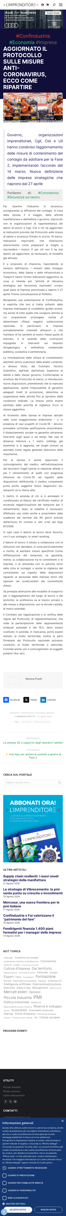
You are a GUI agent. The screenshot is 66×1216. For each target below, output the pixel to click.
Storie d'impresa (25, 1013)
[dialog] (33, 1167)
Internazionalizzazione (47, 984)
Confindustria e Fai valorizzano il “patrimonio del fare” (28, 917)
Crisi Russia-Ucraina (30, 965)
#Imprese (46, 42)
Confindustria (27, 712)
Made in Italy (24, 987)
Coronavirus (26, 722)
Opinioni (34, 992)
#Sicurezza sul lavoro (23, 197)
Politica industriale (16, 1002)
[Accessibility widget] (4, 1212)
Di (24, 716)
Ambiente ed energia (26, 957)
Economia (40, 712)
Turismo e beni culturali (22, 1018)
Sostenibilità (19, 1010)
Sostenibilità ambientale (41, 1010)
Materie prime (55, 988)
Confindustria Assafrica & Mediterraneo (21, 961)
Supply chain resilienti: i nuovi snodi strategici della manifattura (30, 878)
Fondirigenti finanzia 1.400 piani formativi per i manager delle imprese (32, 930)
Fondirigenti (28, 977)
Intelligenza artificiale (17, 984)
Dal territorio (42, 968)
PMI (37, 997)
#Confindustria (33, 36)
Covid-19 (7, 965)
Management (40, 987)
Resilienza (36, 1002)
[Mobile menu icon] (61, 5)
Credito (16, 965)
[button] (33, 1203)
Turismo (7, 1018)
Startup (8, 1013)
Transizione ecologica (46, 1014)
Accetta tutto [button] (18, 1209)
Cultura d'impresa (17, 968)
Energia (53, 972)
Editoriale (42, 972)
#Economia (22, 42)
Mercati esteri (15, 992)
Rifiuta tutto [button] (48, 1209)
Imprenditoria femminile (25, 981)
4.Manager (8, 958)
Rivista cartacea (11, 1091)
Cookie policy (45, 1162)
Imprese (50, 712)
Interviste (9, 987)
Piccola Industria (18, 997)
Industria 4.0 (55, 980)
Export (9, 977)
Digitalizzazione (10, 973)
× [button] (62, 1121)
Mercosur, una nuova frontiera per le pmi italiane (31, 904)
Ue (35, 1017)
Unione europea (49, 1017)
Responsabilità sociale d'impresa (18, 1007)
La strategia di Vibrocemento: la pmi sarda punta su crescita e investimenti (33, 891)
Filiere (18, 977)
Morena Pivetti (34, 678)
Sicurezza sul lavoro (42, 722)
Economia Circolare (27, 973)
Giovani (7, 981)
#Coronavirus (48, 193)
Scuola (6, 1010)
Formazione (46, 976)
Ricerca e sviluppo (48, 1006)
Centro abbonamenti (14, 1095)
